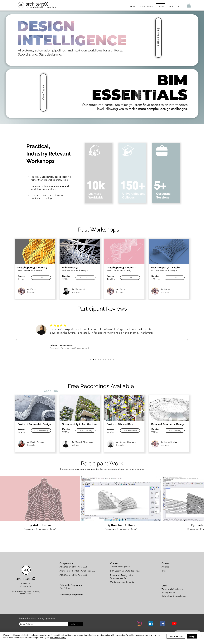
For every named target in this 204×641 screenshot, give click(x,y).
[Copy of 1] (110, 359)
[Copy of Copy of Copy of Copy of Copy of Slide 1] (93, 359)
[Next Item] (199, 508)
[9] (103, 359)
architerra (37, 4)
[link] (189, 5)
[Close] (200, 636)
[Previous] (16, 340)
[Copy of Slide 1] (98, 359)
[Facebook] (162, 623)
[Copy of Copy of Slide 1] (100, 359)
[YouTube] (174, 623)
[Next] (188, 340)
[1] (105, 359)
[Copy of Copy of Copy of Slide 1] (108, 359)
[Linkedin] (150, 623)
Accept (192, 636)
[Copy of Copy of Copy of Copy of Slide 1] (90, 359)
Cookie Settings (176, 636)
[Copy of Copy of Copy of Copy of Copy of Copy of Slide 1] (95, 359)
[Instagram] (139, 623)
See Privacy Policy (58, 637)
